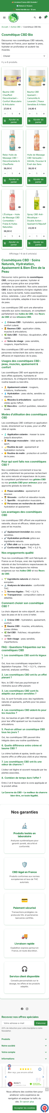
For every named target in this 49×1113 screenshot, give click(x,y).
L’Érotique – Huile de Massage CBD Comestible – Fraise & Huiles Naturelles (11, 220)
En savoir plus (27, 1101)
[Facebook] (22, 1008)
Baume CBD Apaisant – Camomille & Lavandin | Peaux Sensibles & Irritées (36, 98)
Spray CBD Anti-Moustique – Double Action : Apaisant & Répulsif (36, 219)
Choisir (6, 56)
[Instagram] (27, 1008)
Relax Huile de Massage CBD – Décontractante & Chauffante (11, 159)
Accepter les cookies (24, 1108)
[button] (35, 17)
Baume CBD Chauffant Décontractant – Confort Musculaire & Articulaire (12, 98)
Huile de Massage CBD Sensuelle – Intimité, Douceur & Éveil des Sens (36, 159)
